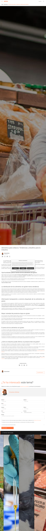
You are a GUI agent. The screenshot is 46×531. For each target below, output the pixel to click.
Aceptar (15, 268)
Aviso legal (28, 270)
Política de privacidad (24, 270)
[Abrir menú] (2, 1)
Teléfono (25, 407)
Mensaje (2, 414)
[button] (40, 1)
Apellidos (25, 399)
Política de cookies (18, 270)
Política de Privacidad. (37, 420)
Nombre (2, 399)
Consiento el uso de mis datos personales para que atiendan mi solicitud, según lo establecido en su (21, 420)
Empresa (2, 407)
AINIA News (6, 4)
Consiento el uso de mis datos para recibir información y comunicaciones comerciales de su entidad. (18, 422)
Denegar (23, 268)
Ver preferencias (30, 268)
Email (2, 403)
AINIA (2, 4)
